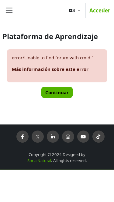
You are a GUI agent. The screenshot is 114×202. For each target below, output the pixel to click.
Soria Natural (39, 160)
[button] (74, 10)
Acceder (99, 10)
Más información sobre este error (50, 69)
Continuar (57, 92)
